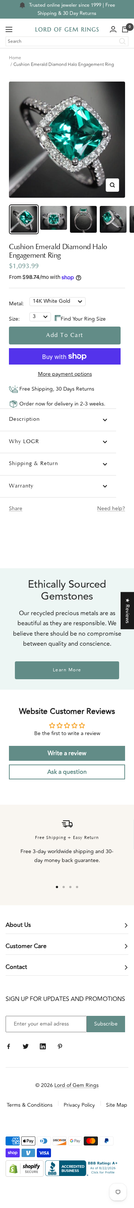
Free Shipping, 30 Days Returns (56, 389)
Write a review (67, 753)
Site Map (116, 1105)
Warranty (21, 486)
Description (24, 419)
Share (15, 508)
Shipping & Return (33, 464)
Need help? (111, 508)
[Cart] (125, 29)
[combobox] (67, 41)
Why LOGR (24, 442)
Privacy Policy (79, 1105)
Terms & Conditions (29, 1105)
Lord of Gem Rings (76, 1085)
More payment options (65, 374)
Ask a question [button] (67, 771)
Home (15, 57)
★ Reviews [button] (127, 610)
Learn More (67, 670)
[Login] (113, 29)
